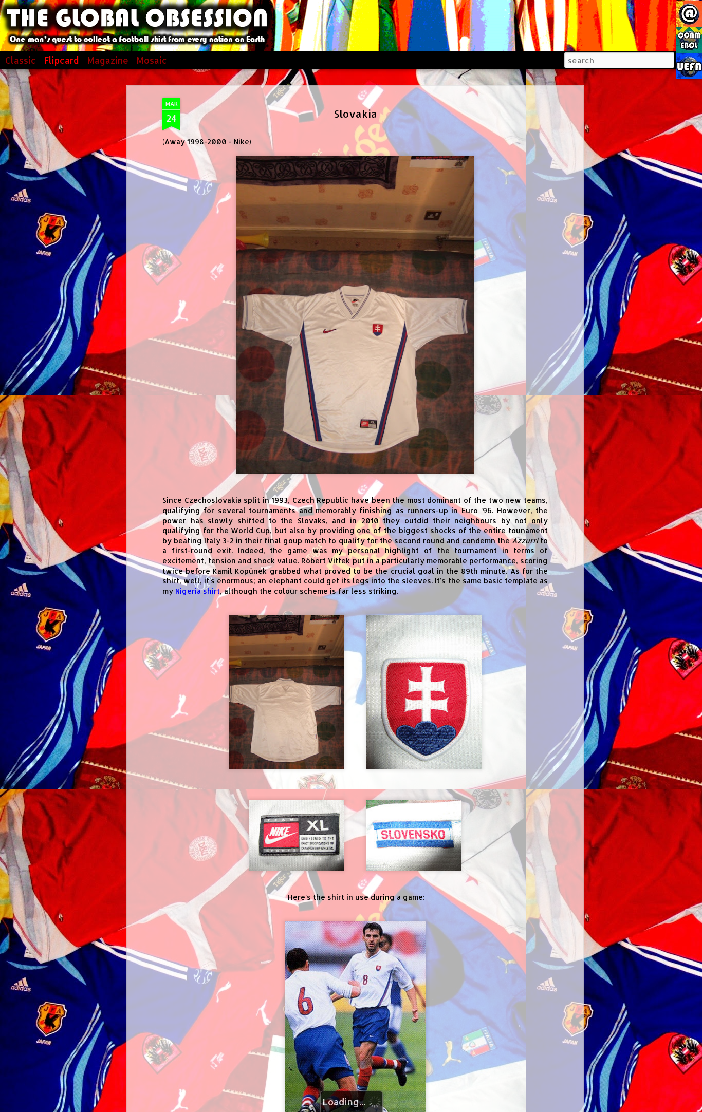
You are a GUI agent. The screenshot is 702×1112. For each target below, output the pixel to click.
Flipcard (61, 60)
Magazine (107, 60)
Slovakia (355, 113)
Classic (20, 60)
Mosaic (151, 60)
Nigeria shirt (197, 591)
